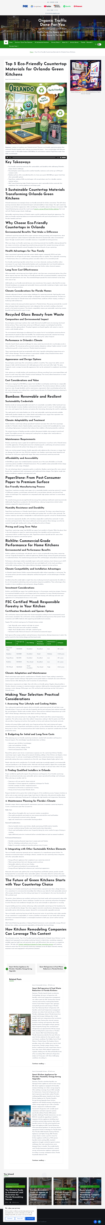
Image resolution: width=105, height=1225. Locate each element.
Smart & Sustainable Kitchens (12, 79)
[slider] (64, 157)
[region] (20, 1214)
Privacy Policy (55, 42)
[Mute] (60, 157)
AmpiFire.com (56, 13)
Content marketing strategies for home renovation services (36, 944)
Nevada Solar (13, 46)
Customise (10, 1218)
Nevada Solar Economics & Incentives (13, 1189)
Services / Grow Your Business (23, 42)
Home (11, 42)
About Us (64, 42)
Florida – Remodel (86, 42)
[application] (36, 157)
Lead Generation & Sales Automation (37, 1186)
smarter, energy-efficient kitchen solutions (46, 209)
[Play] (7, 157)
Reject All (19, 1218)
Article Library (74, 42)
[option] (15, 1191)
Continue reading (38, 1063)
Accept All (30, 1218)
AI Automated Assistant (42, 42)
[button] (98, 1174)
